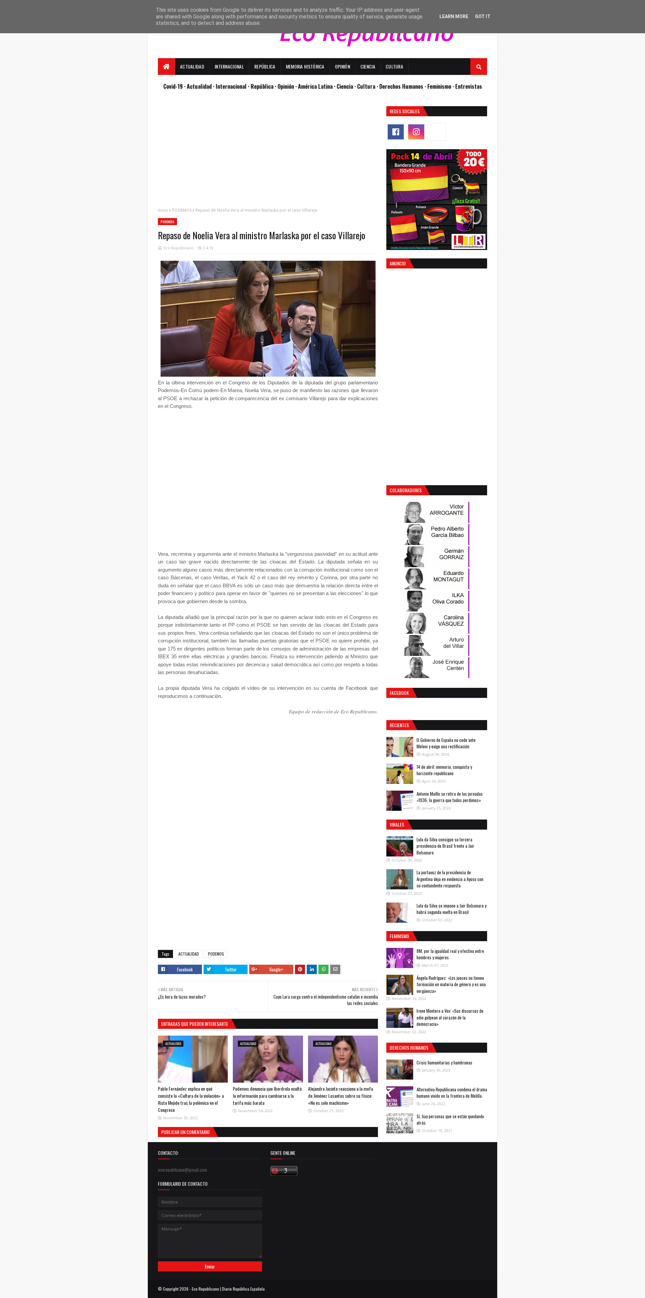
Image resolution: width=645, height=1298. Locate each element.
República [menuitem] (264, 66)
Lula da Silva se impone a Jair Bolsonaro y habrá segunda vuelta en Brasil (451, 909)
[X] (437, 131)
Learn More (453, 16)
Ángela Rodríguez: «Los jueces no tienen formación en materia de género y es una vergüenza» (451, 984)
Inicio (163, 210)
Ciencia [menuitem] (367, 66)
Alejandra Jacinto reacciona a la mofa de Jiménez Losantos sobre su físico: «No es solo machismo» (340, 1095)
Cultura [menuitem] (394, 66)
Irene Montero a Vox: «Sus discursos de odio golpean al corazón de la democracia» (450, 1017)
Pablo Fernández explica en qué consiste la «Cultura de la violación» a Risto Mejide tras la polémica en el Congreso (191, 1099)
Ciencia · (347, 86)
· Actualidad (198, 86)
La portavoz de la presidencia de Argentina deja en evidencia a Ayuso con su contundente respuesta (450, 879)
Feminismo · (441, 86)
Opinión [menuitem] (342, 66)
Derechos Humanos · (403, 86)
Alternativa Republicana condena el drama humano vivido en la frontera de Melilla (452, 1092)
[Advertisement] (268, 153)
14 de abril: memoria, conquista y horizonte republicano (444, 770)
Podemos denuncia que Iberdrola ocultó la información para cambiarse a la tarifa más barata (267, 1095)
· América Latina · (316, 86)
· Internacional (230, 86)
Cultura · (368, 86)
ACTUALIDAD (188, 954)
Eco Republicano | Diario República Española (228, 1289)
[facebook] (396, 131)
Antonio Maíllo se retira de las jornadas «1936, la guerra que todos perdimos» (450, 797)
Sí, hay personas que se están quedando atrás (450, 1119)
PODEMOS (181, 210)
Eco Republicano (179, 247)
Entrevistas (468, 86)
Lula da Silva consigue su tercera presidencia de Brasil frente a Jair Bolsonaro (445, 846)
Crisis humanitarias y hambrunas (444, 1062)
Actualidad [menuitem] (192, 66)
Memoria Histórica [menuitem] (305, 66)
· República (261, 86)
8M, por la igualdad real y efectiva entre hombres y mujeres (450, 954)
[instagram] (416, 131)
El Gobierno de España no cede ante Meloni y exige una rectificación (446, 743)
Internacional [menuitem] (229, 66)
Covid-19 (173, 86)
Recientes (399, 724)
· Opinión (285, 86)
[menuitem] (166, 66)
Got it (482, 16)
